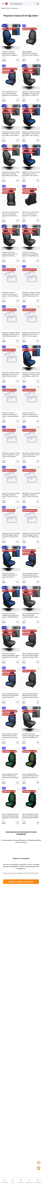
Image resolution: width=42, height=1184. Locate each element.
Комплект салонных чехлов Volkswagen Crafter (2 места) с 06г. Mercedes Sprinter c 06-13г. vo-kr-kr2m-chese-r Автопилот (31, 295)
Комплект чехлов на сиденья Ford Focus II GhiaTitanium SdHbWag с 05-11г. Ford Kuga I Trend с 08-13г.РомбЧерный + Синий (11, 55)
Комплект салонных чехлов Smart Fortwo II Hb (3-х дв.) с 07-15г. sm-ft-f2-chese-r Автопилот (11, 455)
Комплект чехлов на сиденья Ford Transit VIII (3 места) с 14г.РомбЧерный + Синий (10, 616)
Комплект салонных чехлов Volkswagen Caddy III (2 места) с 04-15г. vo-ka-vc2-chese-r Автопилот (11, 495)
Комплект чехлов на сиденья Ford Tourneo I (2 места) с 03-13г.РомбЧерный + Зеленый (11, 295)
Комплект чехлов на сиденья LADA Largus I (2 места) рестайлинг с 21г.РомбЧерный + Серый (10, 254)
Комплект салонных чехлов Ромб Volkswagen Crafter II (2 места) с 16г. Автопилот (11, 535)
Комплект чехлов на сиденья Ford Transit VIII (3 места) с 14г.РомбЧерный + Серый (30, 254)
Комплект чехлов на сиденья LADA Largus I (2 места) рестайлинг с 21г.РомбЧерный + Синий (10, 576)
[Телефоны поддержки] (38, 1168)
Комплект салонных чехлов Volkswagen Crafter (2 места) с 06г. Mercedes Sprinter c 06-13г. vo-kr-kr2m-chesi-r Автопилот (11, 336)
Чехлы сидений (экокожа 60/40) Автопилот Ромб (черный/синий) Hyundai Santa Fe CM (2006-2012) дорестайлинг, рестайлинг (10, 737)
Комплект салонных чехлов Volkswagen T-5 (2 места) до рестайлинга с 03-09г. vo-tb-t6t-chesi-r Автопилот (31, 375)
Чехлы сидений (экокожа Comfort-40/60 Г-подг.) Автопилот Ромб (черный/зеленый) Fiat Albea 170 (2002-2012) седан (10, 777)
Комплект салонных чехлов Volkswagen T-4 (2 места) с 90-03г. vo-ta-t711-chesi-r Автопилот (11, 375)
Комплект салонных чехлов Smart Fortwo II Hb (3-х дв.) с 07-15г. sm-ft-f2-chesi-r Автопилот (31, 455)
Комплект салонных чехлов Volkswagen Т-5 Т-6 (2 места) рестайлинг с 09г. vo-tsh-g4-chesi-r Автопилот (31, 134)
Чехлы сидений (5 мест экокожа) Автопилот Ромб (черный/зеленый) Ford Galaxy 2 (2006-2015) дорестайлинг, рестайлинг (30, 777)
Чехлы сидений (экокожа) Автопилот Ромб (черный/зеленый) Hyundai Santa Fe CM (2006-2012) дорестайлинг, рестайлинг (30, 817)
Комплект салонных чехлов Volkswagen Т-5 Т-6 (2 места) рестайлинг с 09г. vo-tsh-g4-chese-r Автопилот (11, 134)
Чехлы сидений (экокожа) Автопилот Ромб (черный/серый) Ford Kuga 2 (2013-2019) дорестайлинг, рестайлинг (30, 657)
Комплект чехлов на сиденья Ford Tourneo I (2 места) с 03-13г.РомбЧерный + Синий (31, 415)
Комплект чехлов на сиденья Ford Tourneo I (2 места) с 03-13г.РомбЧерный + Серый (11, 415)
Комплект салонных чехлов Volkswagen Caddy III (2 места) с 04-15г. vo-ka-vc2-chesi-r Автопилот (31, 495)
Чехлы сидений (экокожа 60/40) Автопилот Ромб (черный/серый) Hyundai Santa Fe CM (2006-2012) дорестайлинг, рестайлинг (30, 697)
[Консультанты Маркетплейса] (38, 1162)
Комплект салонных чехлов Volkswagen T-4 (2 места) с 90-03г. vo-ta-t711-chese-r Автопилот (31, 335)
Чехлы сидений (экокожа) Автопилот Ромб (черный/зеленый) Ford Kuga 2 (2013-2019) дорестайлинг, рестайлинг (10, 817)
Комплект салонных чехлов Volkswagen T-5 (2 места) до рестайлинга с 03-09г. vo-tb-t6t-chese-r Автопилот (31, 94)
